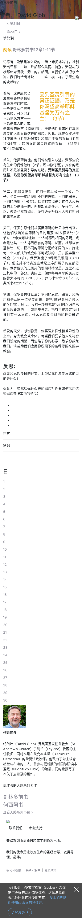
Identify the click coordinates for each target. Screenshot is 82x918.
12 (5, 564)
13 (5, 572)
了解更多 (19, 912)
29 (5, 693)
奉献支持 (35, 828)
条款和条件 (32, 870)
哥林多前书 (15, 797)
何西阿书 (13, 805)
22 (5, 640)
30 (5, 700)
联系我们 (15, 828)
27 (5, 678)
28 (5, 685)
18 (5, 610)
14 (5, 579)
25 (5, 662)
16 (5, 595)
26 (5, 670)
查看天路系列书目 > (18, 812)
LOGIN (8, 37)
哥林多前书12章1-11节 (34, 49)
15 (5, 587)
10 (5, 549)
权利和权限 (13, 870)
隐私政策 (50, 870)
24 (5, 655)
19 (5, 617)
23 (5, 647)
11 (4, 557)
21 (5, 632)
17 (5, 602)
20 (5, 625)
